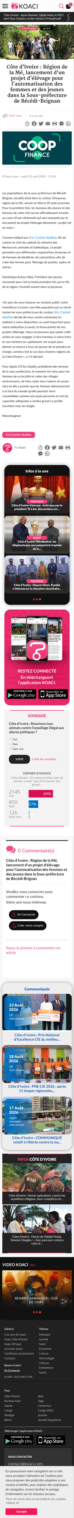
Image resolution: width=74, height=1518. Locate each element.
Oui (15, 739)
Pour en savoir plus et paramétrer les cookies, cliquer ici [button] (36, 1500)
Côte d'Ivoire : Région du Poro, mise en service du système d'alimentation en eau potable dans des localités (33, 18)
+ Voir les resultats (44, 759)
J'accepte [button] (21, 1511)
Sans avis (18, 748)
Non (15, 744)
